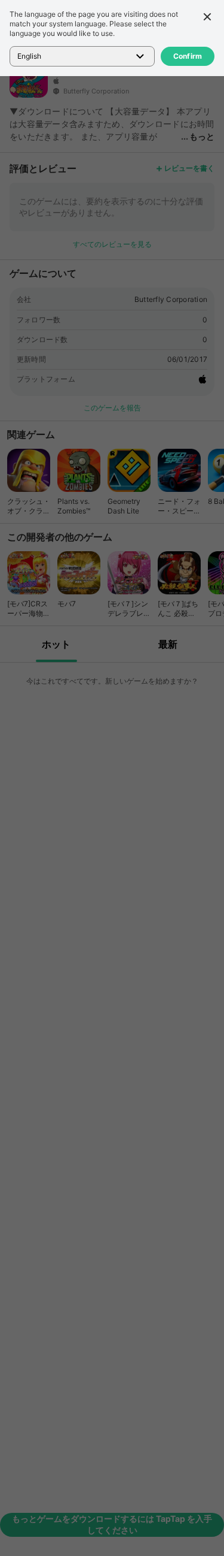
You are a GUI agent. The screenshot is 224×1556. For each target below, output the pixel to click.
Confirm (187, 56)
